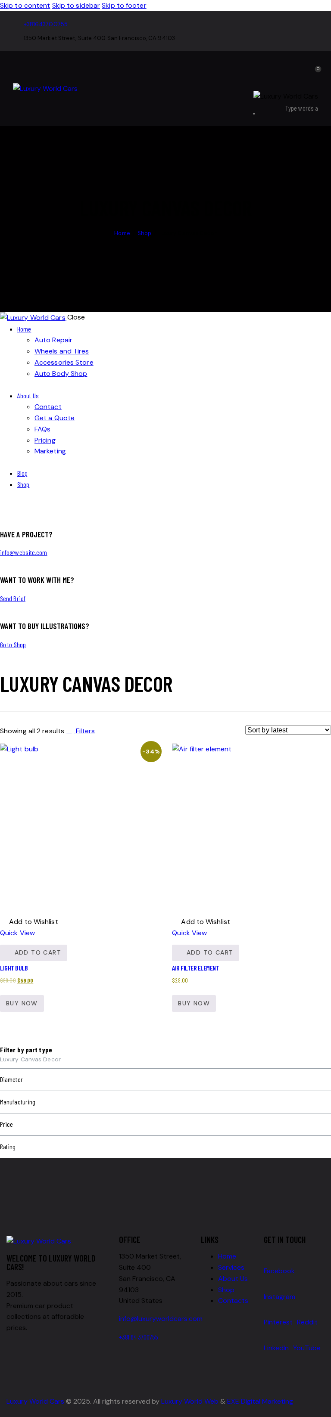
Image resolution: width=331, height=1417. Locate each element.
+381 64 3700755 (138, 1337)
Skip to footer (124, 5)
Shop (144, 233)
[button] (29, 921)
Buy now (22, 1003)
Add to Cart (38, 952)
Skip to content (25, 5)
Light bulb (14, 968)
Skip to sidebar (76, 5)
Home (122, 233)
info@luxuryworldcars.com (161, 1318)
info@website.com (23, 552)
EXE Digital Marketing (260, 1401)
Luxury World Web (190, 1401)
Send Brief (12, 598)
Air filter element (195, 968)
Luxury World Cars (35, 1401)
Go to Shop (13, 644)
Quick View (17, 932)
